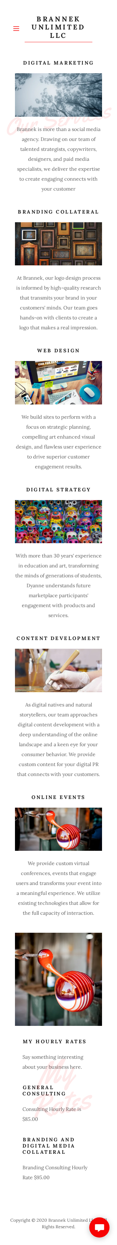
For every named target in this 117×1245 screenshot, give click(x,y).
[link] (59, 28)
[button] (17, 28)
